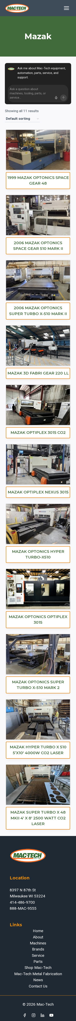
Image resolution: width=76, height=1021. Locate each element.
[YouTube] (51, 1015)
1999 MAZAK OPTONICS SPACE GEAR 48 (38, 180)
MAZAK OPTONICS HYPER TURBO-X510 (38, 554)
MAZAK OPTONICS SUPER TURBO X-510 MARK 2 (38, 685)
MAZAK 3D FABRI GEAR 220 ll (38, 373)
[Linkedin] (42, 1015)
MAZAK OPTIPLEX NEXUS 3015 (38, 492)
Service (38, 955)
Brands (38, 949)
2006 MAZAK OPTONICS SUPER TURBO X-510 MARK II (38, 311)
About (38, 937)
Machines (38, 943)
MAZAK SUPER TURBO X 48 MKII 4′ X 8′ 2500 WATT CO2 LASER (38, 818)
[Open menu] (66, 8)
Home (38, 930)
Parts (38, 961)
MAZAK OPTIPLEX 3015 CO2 (38, 432)
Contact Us (38, 986)
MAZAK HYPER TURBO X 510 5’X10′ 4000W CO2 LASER (38, 750)
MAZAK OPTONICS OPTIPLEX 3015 (38, 619)
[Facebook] (25, 1015)
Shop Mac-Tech (38, 967)
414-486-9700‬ (22, 902)
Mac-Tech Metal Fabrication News (38, 977)
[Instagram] (33, 1015)
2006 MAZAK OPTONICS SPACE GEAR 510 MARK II (38, 246)
